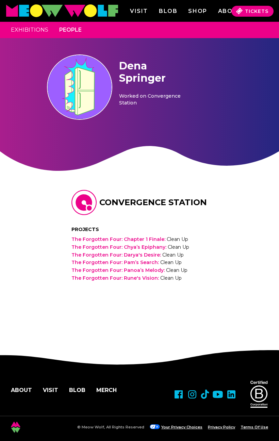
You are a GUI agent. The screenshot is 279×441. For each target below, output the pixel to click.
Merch (106, 390)
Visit (139, 11)
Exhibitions (29, 30)
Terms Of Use (254, 427)
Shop (197, 11)
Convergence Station (153, 202)
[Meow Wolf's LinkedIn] (231, 394)
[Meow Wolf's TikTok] (205, 394)
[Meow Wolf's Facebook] (178, 394)
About (21, 390)
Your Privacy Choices (181, 427)
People (70, 30)
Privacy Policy (221, 427)
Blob (168, 11)
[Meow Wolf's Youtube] (217, 394)
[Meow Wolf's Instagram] (192, 394)
